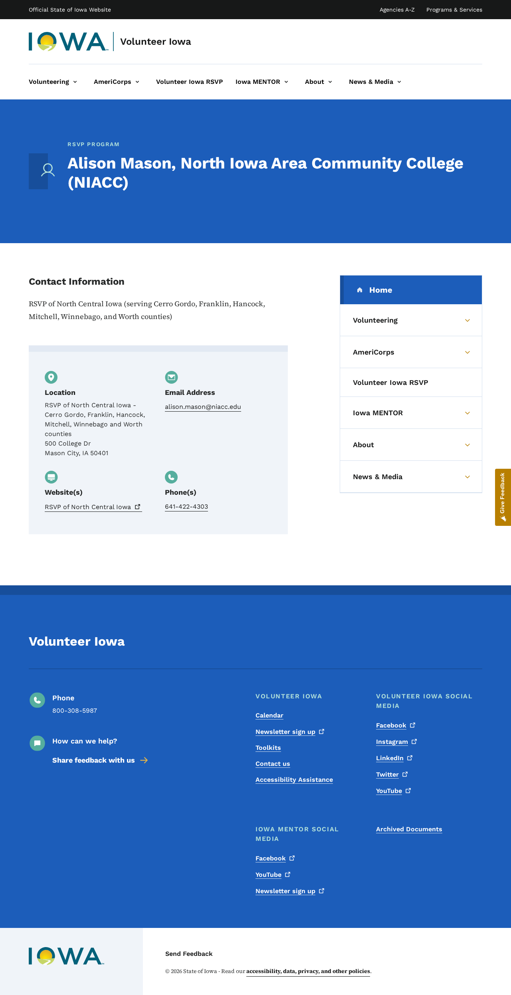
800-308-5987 (74, 710)
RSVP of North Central (88, 507)
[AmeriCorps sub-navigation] (137, 81)
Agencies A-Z (397, 9)
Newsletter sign (285, 731)
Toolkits (268, 747)
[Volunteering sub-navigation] (75, 81)
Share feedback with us (93, 760)
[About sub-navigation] (330, 81)
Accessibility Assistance (294, 779)
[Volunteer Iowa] (69, 41)
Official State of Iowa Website (70, 9)
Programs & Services (454, 9)
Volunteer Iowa (155, 41)
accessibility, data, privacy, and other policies (308, 971)
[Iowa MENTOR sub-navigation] (286, 81)
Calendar (269, 715)
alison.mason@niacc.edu (203, 406)
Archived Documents (409, 829)
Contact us (273, 763)
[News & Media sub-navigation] (399, 81)
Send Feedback (189, 953)
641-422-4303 (186, 506)
